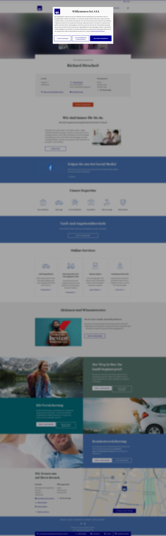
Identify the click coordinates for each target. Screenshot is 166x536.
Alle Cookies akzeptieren (101, 38)
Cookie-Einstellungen (62, 38)
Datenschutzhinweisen (98, 31)
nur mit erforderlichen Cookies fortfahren (80, 38)
